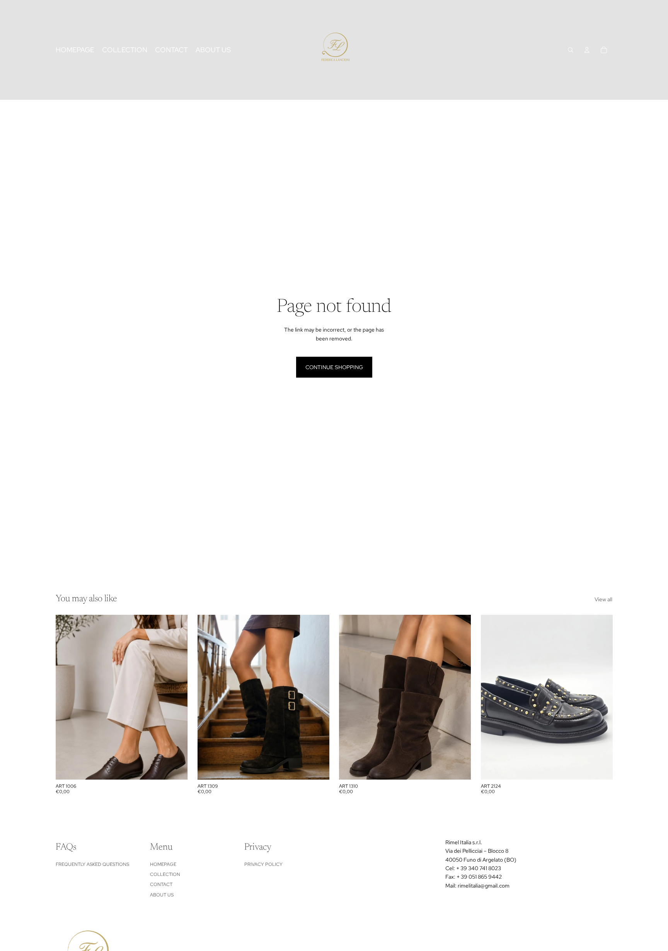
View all (603, 599)
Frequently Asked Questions (92, 864)
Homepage (163, 864)
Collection (165, 874)
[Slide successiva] (175, 697)
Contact (161, 884)
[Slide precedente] (67, 697)
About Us (162, 895)
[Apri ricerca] (570, 49)
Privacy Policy (263, 864)
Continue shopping (334, 367)
